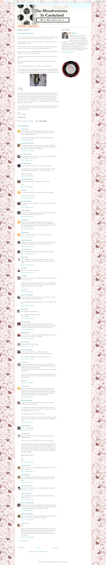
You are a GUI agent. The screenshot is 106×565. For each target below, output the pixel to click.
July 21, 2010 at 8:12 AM (27, 265)
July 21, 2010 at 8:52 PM (27, 499)
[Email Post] (36, 121)
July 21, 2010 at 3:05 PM (27, 397)
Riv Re (23, 362)
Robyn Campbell (25, 400)
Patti (22, 268)
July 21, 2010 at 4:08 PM (27, 422)
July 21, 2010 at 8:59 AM (27, 291)
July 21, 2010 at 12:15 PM (27, 346)
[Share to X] (43, 121)
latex (56, 562)
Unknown (23, 129)
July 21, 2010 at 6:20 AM (27, 216)
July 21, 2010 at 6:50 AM (27, 246)
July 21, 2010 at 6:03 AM (27, 198)
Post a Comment (23, 540)
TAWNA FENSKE (25, 179)
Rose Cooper (24, 322)
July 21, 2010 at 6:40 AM (27, 237)
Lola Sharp (24, 433)
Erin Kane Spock (25, 350)
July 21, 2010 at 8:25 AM (27, 272)
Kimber (23, 257)
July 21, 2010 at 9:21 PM (27, 510)
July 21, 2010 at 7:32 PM (27, 482)
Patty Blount (24, 163)
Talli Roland (24, 332)
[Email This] (40, 121)
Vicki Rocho (24, 465)
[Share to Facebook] (44, 121)
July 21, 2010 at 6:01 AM (27, 187)
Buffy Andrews (25, 486)
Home (38, 547)
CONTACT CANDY (33, 26)
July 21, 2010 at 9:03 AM (27, 305)
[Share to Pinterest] (46, 121)
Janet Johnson (24, 201)
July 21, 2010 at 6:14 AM (27, 207)
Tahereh (23, 309)
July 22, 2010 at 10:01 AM (27, 537)
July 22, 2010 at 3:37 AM (27, 520)
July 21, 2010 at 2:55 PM (27, 383)
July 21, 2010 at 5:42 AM (27, 160)
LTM (22, 276)
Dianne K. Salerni (25, 295)
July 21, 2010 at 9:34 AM (27, 318)
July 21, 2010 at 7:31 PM (27, 471)
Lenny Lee (23, 342)
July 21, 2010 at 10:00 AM (27, 338)
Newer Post (21, 547)
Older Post (55, 547)
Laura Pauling (24, 493)
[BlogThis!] (41, 121)
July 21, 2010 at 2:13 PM (27, 359)
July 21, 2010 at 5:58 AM (27, 176)
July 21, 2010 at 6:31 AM (27, 229)
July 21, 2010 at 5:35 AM (27, 151)
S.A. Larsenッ (24, 154)
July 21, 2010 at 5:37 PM (27, 430)
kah (22, 190)
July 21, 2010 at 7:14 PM (27, 462)
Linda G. (23, 523)
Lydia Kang (24, 210)
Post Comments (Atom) (41, 551)
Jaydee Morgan (25, 240)
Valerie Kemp (24, 249)
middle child (24, 426)
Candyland (73, 33)
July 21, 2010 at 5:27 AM (27, 140)
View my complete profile (68, 52)
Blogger (65, 562)
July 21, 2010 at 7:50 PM (27, 490)
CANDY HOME (22, 26)
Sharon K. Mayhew (26, 503)
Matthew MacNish (25, 514)
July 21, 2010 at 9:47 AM (27, 329)
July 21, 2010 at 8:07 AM (27, 254)
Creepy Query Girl (26, 143)
